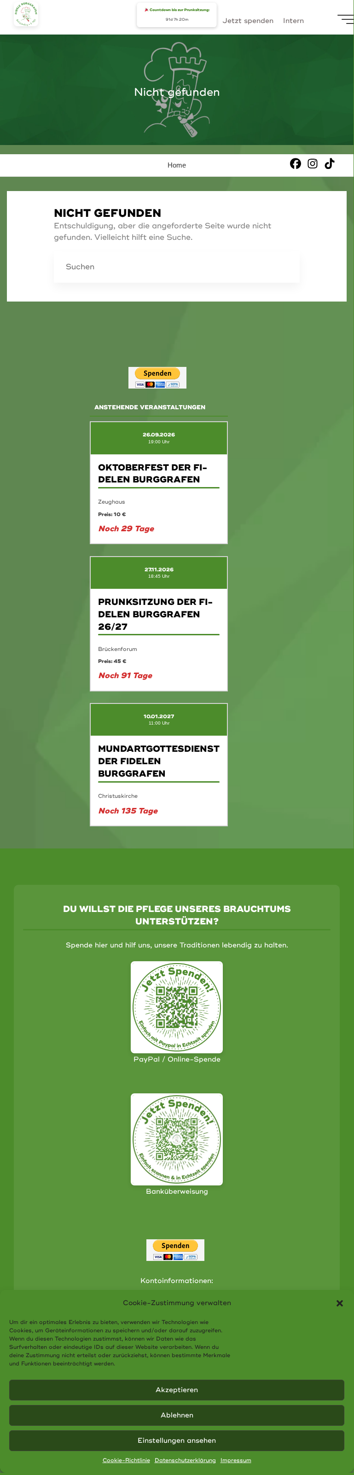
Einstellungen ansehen (177, 1440)
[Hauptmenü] (345, 19)
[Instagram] (312, 163)
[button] (339, 1303)
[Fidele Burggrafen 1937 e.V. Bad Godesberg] (26, 14)
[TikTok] (329, 163)
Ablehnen (177, 1415)
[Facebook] (295, 163)
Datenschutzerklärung (185, 1460)
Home (177, 165)
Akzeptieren (177, 1390)
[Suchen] (284, 267)
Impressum (236, 1460)
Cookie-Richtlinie (126, 1460)
